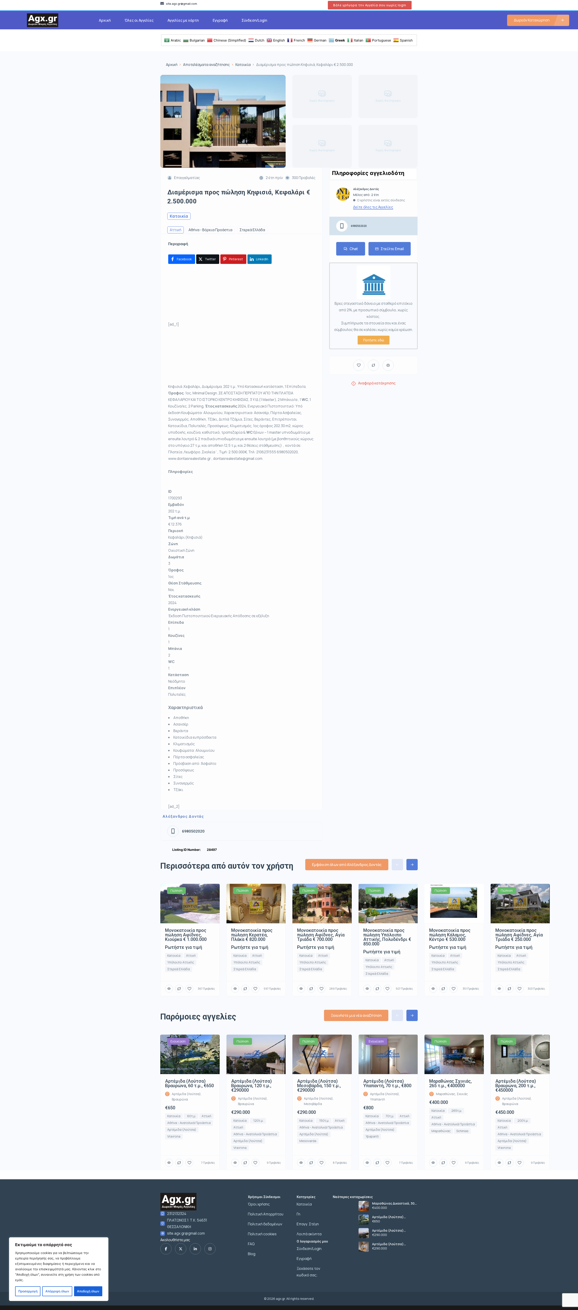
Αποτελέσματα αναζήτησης (206, 64)
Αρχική (105, 20)
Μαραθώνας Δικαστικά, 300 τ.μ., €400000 (394, 1203)
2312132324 (176, 1213)
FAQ (251, 1243)
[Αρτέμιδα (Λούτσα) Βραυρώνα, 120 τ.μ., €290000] (364, 1233)
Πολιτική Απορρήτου (265, 1214)
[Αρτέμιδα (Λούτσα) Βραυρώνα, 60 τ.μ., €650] (364, 1220)
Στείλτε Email (392, 248)
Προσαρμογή (27, 1291)
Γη (298, 1214)
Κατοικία (243, 64)
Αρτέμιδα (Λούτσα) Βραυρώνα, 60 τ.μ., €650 (391, 1217)
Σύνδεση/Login (254, 20)
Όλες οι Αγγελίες (139, 20)
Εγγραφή (220, 20)
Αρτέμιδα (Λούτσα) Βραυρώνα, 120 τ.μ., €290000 (388, 1230)
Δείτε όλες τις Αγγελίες (373, 207)
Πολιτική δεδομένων (265, 1224)
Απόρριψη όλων (57, 1291)
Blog (251, 1253)
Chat (354, 248)
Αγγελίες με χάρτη (183, 20)
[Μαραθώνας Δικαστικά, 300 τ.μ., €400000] (364, 1206)
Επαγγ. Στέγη (308, 1224)
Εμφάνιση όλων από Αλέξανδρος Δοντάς (347, 864)
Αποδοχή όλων (88, 1291)
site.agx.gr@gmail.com (186, 1233)
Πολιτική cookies (262, 1233)
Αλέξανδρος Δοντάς (183, 816)
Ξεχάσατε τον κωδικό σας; (308, 1271)
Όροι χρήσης (259, 1204)
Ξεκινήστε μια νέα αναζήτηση (356, 1015)
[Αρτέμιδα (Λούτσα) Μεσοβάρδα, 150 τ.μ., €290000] (364, 1247)
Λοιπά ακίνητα (309, 1233)
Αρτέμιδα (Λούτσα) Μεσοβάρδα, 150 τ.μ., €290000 (389, 1244)
